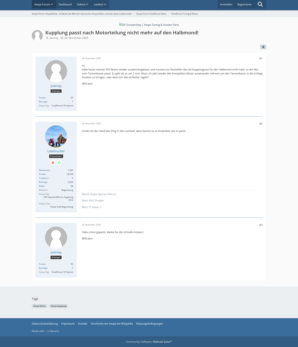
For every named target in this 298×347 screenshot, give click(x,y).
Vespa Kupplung (58, 306)
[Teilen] (263, 47)
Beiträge (43, 101)
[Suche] (260, 4)
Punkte (42, 97)
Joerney (53, 38)
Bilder (42, 186)
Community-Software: (149, 341)
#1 (261, 58)
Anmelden (226, 4)
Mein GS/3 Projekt (93, 200)
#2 (261, 123)
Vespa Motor (39, 306)
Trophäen (43, 178)
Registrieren (244, 4)
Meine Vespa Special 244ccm (99, 194)
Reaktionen (44, 170)
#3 (261, 224)
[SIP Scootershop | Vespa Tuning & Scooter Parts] (149, 24)
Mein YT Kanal (90, 207)
